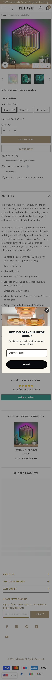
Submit (27, 364)
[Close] (46, 310)
